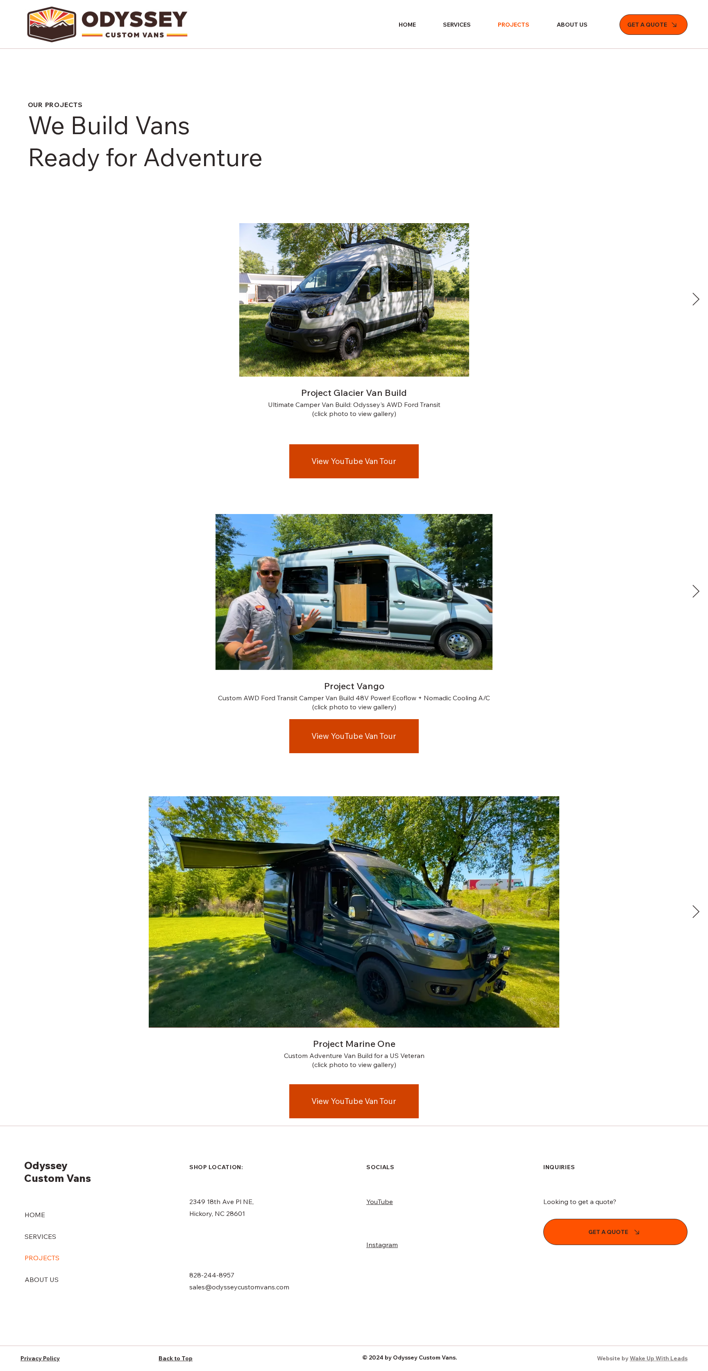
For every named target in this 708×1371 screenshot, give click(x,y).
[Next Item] (696, 300)
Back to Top (176, 1358)
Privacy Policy (40, 1358)
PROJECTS (42, 1258)
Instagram (382, 1245)
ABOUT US (42, 1279)
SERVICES (40, 1236)
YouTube (379, 1201)
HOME (35, 1215)
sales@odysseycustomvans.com (239, 1287)
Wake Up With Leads (659, 1358)
